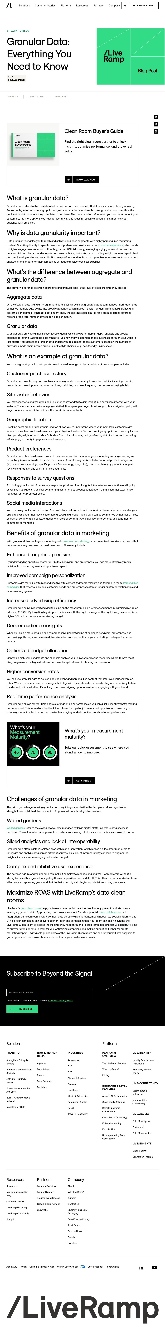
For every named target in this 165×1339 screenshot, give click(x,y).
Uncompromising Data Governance (113, 1137)
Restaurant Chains (77, 1102)
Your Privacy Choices (67, 1266)
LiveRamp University (16, 1207)
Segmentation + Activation (140, 1092)
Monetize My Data (15, 1107)
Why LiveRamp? (110, 1069)
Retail (71, 1108)
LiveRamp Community (17, 1213)
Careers (72, 1198)
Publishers (42, 1087)
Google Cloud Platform (48, 1204)
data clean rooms (31, 908)
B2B (70, 1066)
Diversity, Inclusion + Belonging (78, 1212)
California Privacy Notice (60, 1000)
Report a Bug (112, 1266)
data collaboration (110, 912)
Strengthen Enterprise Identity (17, 1062)
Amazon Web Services (48, 1198)
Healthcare (73, 1090)
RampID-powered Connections (111, 1110)
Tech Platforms (44, 1081)
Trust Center (74, 1225)
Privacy (23, 1266)
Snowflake (42, 1210)
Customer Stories (45, 5)
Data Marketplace (141, 1121)
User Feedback (95, 1266)
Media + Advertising (78, 1096)
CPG (70, 1072)
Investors (72, 1243)
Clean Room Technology (114, 1117)
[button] (24, 5)
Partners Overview (46, 1186)
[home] (9, 5)
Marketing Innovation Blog (17, 1194)
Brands (40, 1075)
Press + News (75, 1231)
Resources (11, 1186)
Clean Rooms (139, 1150)
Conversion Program (142, 1156)
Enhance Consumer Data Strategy (19, 1071)
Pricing (105, 1075)
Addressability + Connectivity (140, 1102)
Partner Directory (45, 1192)
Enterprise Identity (111, 1123)
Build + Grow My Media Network (18, 1099)
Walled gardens (16, 828)
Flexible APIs (108, 1129)
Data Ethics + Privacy (79, 1219)
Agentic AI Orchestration (114, 1096)
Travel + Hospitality (77, 1114)
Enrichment (138, 1127)
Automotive (74, 1060)
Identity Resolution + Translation (143, 1062)
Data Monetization (141, 1133)
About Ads (11, 1266)
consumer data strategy (75, 541)
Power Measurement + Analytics (18, 1090)
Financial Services (77, 1078)
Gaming (72, 1084)
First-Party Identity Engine (141, 1071)
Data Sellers (43, 1069)
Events (71, 1237)
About (71, 1186)
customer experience (110, 245)
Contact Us (73, 1204)
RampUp (10, 1219)
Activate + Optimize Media (16, 1081)
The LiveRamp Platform (114, 1063)
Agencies (41, 1063)
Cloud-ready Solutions (113, 1102)
